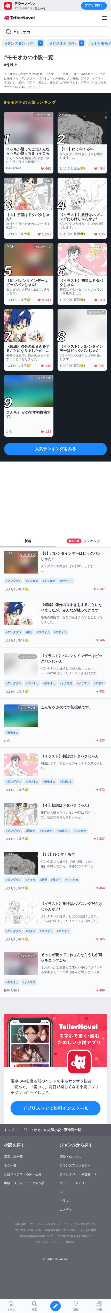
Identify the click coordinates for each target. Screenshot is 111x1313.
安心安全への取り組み (28, 1230)
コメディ (66, 1209)
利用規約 (20, 1224)
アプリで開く (94, 5)
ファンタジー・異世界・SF (79, 1174)
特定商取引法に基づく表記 (60, 1230)
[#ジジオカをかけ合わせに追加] (82, 43)
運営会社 (70, 1242)
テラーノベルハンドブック (45, 1224)
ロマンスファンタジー (75, 1165)
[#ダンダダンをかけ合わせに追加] (41, 43)
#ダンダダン (20, 43)
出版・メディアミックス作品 (24, 1183)
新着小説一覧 (13, 1156)
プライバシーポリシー (48, 1242)
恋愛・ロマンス (70, 1156)
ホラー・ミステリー (74, 1183)
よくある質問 (88, 1230)
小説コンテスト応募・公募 (22, 1174)
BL (62, 1192)
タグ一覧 (10, 1165)
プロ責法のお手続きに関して (74, 1236)
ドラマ (64, 1201)
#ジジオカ (63, 43)
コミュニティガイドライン (80, 1224)
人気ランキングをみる (55, 448)
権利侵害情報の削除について (36, 1236)
